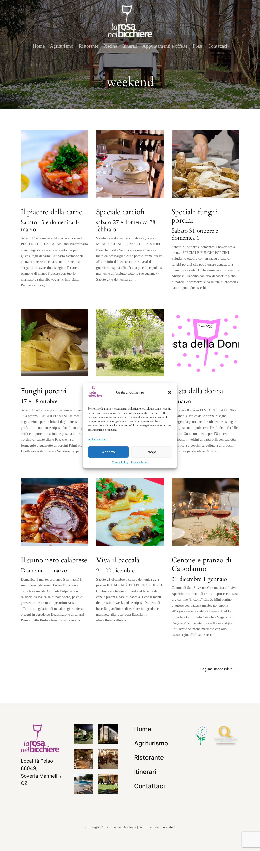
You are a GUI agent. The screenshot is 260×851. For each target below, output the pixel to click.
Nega (151, 452)
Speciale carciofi (120, 212)
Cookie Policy (120, 462)
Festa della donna (197, 391)
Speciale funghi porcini (195, 216)
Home (39, 46)
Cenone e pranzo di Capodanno (201, 564)
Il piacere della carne (52, 212)
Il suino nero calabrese (54, 560)
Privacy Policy (139, 462)
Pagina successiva (219, 669)
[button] (169, 392)
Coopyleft (168, 827)
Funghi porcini (43, 391)
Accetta (108, 452)
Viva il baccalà (117, 560)
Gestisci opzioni (97, 438)
